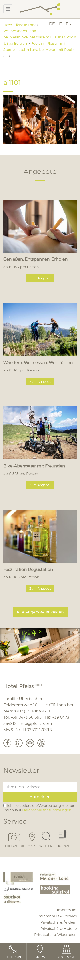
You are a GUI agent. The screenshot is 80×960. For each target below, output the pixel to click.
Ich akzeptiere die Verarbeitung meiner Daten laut (38, 808)
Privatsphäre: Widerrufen (55, 935)
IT (60, 24)
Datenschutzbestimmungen (46, 810)
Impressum (67, 910)
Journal (62, 846)
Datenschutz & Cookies (57, 916)
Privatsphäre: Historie (58, 928)
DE (52, 24)
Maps (32, 846)
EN (69, 24)
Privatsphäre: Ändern (58, 922)
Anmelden (40, 796)
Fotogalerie (14, 846)
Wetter (45, 846)
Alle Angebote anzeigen (40, 612)
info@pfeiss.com (36, 723)
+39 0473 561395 (26, 717)
